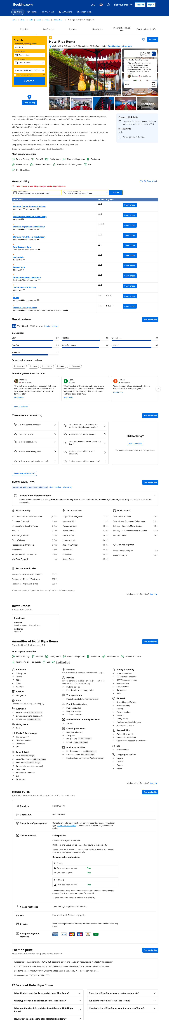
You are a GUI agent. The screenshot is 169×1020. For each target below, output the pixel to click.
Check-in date (19, 51)
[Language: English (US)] (101, 5)
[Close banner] (154, 495)
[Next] (155, 71)
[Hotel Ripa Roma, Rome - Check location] (50, 46)
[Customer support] (108, 5)
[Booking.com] (22, 4)
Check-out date (20, 59)
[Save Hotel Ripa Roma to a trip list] (143, 39)
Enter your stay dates (66, 825)
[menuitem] (17, 12)
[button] (29, 70)
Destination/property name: (25, 44)
